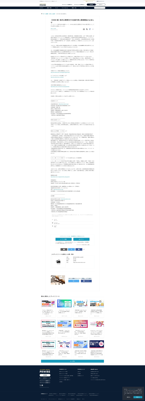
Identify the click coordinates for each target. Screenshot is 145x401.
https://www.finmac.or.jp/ (58, 189)
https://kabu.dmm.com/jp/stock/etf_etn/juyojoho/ (60, 176)
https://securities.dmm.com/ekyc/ (57, 77)
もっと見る (72, 361)
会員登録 (91, 4)
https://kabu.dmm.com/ (65, 199)
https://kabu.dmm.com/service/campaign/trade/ (60, 86)
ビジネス (41, 7)
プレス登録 (64, 239)
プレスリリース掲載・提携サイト (64, 379)
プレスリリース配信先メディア (64, 377)
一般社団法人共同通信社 (53, 393)
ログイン (100, 4)
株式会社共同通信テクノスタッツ (81, 395)
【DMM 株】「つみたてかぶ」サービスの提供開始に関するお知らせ (64, 332)
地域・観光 (49, 7)
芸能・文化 (74, 7)
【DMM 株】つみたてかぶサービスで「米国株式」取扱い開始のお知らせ (80, 311)
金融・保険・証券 (56, 223)
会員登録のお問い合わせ (95, 371)
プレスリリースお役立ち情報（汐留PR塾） (66, 375)
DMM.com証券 (52, 13)
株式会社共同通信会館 (71, 393)
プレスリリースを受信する (79, 4)
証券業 (47, 13)
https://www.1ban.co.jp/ (63, 104)
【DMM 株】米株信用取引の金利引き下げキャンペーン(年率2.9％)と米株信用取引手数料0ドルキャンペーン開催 (97, 353)
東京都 (55, 226)
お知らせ (79, 371)
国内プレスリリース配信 (63, 371)
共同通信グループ (80, 375)
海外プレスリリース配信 (63, 373)
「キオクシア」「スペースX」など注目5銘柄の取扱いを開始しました (64, 311)
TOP (44, 13)
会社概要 (79, 373)
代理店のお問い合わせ (94, 373)
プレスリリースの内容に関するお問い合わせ (98, 379)
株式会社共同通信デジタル (82, 393)
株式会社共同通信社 (62, 393)
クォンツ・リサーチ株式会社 (60, 395)
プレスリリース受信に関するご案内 (83, 244)
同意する (138, 397)
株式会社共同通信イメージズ (93, 393)
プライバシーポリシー (133, 389)
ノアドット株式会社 (71, 395)
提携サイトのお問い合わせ (95, 375)
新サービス (55, 220)
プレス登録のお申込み (94, 377)
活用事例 (60, 381)
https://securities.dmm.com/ (79, 262)
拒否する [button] (128, 397)
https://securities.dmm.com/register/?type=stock (60, 72)
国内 (89, 1)
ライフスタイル (65, 7)
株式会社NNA (51, 395)
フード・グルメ (83, 7)
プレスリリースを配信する (67, 4)
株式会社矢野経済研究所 (94, 395)
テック (56, 7)
